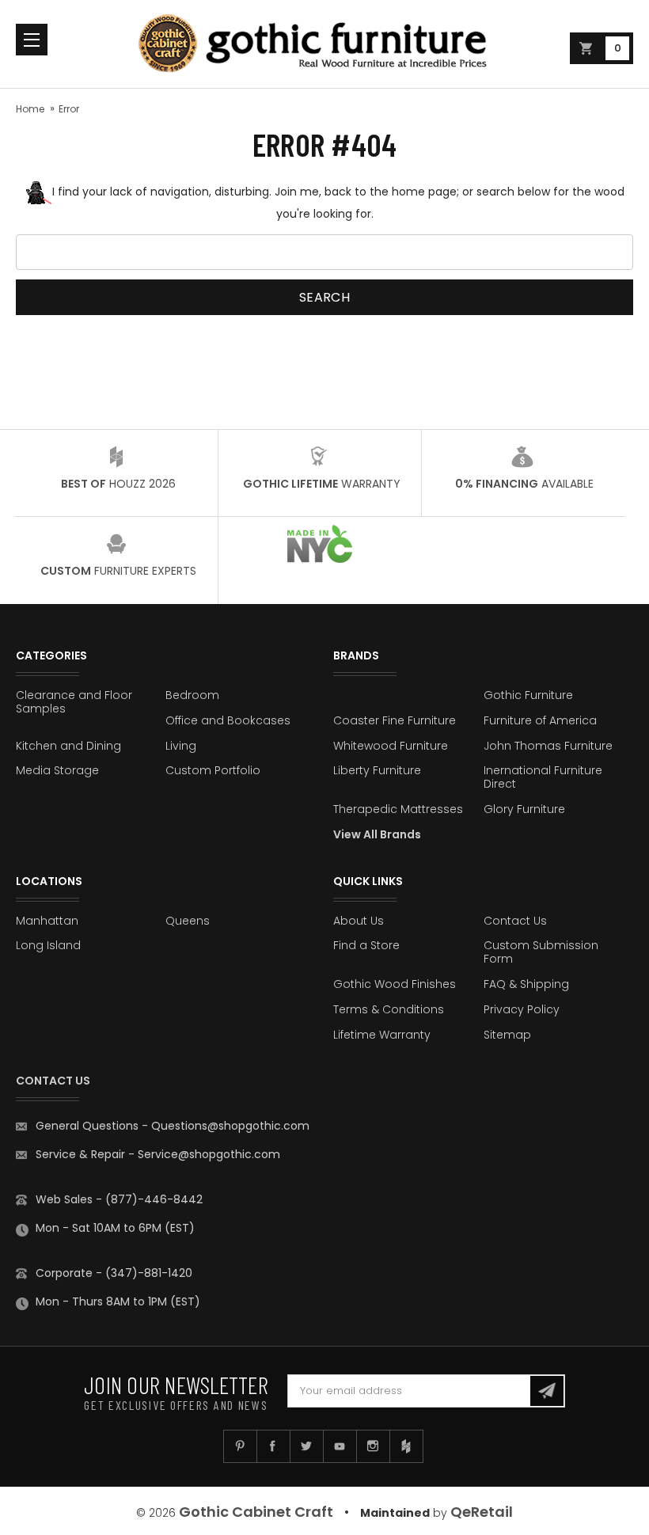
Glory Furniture (524, 809)
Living (180, 746)
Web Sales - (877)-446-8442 (119, 1199)
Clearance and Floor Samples (74, 701)
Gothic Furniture (528, 695)
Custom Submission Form (541, 952)
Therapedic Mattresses (398, 809)
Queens (187, 921)
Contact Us (515, 921)
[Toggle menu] (31, 39)
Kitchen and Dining (68, 746)
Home (30, 109)
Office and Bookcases (227, 720)
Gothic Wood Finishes (394, 984)
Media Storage (57, 770)
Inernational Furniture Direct (543, 777)
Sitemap (507, 1035)
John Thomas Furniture (548, 746)
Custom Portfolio (212, 770)
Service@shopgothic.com (209, 1154)
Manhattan (47, 921)
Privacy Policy (522, 1009)
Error (69, 109)
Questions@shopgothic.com (230, 1126)
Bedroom (192, 695)
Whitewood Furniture (390, 746)
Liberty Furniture (377, 770)
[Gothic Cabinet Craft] (324, 44)
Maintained (395, 1513)
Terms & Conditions (388, 1009)
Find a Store (366, 945)
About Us (358, 921)
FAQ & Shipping (526, 984)
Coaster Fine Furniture (394, 720)
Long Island (48, 945)
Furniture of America (540, 720)
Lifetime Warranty (382, 1035)
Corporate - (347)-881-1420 (114, 1273)
